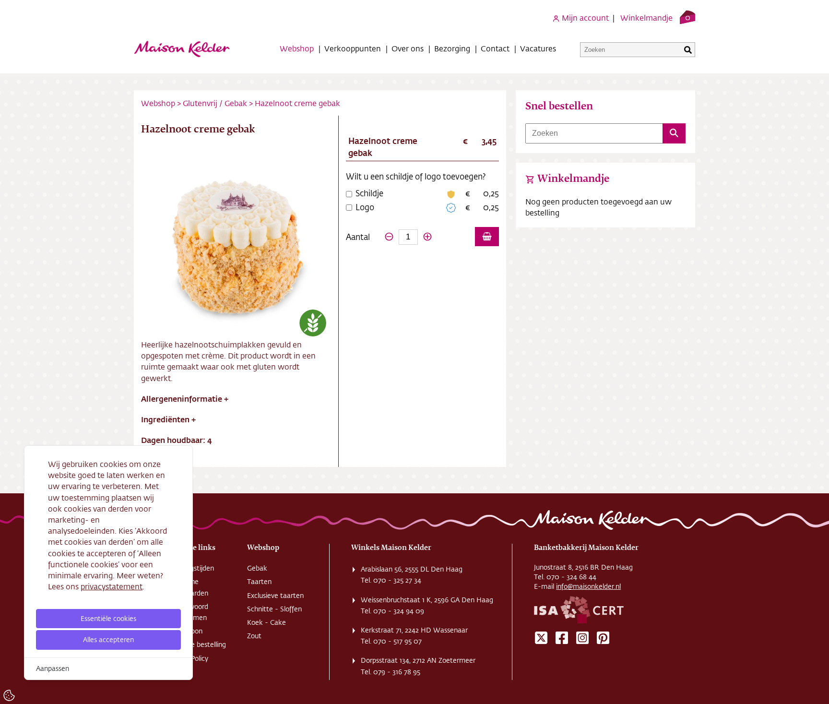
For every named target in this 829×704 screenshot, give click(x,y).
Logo (364, 207)
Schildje (369, 193)
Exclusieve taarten (275, 595)
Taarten (259, 581)
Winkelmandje (646, 17)
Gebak (236, 103)
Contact (495, 48)
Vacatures (538, 48)
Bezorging (452, 48)
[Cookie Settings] (9, 695)
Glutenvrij (200, 103)
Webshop (297, 48)
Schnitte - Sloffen (274, 609)
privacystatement (111, 586)
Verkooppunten (352, 48)
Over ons (407, 48)
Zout (254, 636)
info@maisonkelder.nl (588, 586)
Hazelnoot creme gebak (297, 103)
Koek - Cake (266, 622)
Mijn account (584, 17)
